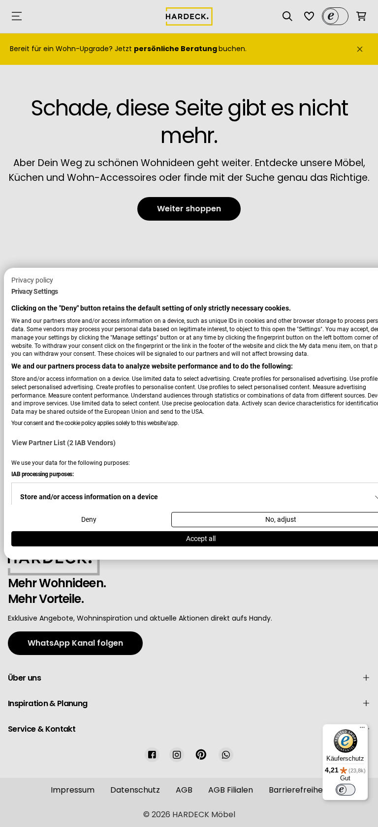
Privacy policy (32, 280)
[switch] (345, 790)
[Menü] (362, 730)
